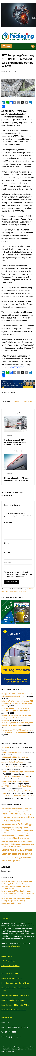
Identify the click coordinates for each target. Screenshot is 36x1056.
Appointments (13, 808)
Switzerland (9, 858)
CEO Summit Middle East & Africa (14, 757)
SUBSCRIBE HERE (16, 367)
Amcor (7, 808)
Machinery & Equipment (11, 830)
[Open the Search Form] (33, 46)
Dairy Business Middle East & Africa (15, 983)
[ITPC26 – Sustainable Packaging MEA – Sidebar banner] (15, 683)
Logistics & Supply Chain (17, 827)
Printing (25, 838)
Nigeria (28, 833)
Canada (26, 808)
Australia (20, 808)
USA (29, 857)
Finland (28, 811)
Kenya (3, 828)
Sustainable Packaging (16, 854)
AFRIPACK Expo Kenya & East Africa (15, 776)
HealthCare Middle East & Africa (13, 1010)
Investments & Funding (16, 824)
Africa (3, 808)
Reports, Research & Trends (26, 844)
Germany (27, 814)
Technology (17, 858)
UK (25, 857)
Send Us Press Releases (10, 966)
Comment (9, 522)
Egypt (23, 811)
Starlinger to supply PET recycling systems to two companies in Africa (15, 442)
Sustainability (17, 846)
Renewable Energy (11, 844)
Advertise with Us (8, 961)
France (21, 814)
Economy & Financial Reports (13, 811)
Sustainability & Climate (16, 849)
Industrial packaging (13, 817)
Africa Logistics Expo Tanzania (13, 762)
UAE (22, 858)
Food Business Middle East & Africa (15, 995)
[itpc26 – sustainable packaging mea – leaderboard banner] (18, 387)
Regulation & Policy (17, 841)
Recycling (5, 841)
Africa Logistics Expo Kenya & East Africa (17, 772)
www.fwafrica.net (14, 946)
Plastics (16, 401)
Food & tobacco (10, 813)
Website (7, 562)
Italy (32, 825)
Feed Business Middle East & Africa (15, 1005)
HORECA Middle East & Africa (12, 1000)
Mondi (16, 833)
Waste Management (10, 860)
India (3, 817)
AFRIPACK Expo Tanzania (11, 767)
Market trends (11, 833)
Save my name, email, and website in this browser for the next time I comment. (19, 574)
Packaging (5, 835)
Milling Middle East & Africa (11, 978)
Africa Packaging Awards (11, 752)
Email (7, 553)
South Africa (28, 401)
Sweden (3, 858)
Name (7, 543)
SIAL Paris (5, 747)
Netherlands (22, 833)
